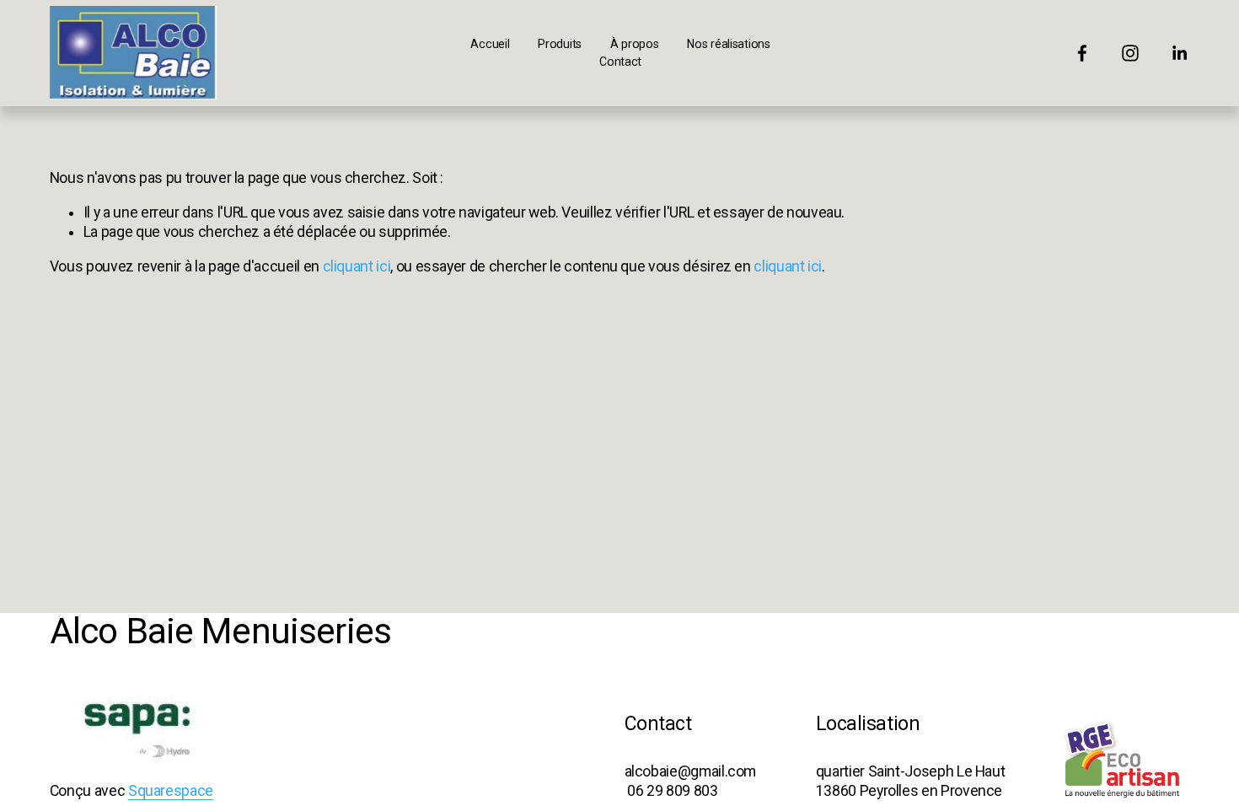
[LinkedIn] (1179, 53)
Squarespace (170, 790)
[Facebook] (1082, 53)
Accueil (489, 44)
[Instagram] (1130, 53)
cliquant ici (357, 266)
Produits (560, 44)
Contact (620, 61)
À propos (634, 44)
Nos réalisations (728, 44)
